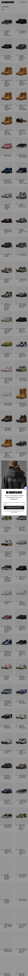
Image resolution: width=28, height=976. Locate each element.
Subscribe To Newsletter (14, 507)
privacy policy (14, 512)
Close (3, 462)
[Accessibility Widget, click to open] (25, 488)
